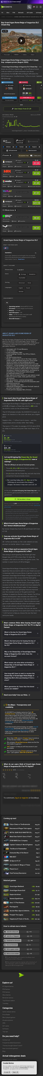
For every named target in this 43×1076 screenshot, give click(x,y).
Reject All (15, 1072)
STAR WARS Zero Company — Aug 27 (21, 841)
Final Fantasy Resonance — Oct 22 (21, 873)
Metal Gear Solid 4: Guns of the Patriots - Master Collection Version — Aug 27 (21, 837)
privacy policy (24, 1067)
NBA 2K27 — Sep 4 (21, 857)
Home (3, 17)
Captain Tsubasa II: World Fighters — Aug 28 (21, 845)
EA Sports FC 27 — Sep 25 (21, 861)
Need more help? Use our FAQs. (16, 695)
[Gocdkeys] (6, 7)
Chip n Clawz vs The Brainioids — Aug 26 (21, 825)
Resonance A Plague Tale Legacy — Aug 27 (21, 829)
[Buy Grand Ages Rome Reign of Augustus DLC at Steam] (6, 226)
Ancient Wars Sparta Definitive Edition (21, 911)
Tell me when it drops (23, 499)
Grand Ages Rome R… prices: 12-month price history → (26, 130)
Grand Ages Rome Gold (21, 891)
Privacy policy (6, 1074)
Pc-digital (9, 17)
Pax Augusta (21, 907)
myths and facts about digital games (17, 730)
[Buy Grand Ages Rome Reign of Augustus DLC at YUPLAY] (6, 191)
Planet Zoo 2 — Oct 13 (21, 869)
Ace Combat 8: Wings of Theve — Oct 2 (21, 865)
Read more (21, 259)
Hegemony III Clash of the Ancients (21, 919)
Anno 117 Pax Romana (21, 903)
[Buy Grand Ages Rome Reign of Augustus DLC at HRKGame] (6, 171)
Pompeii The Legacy (21, 915)
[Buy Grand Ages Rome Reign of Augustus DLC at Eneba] (6, 181)
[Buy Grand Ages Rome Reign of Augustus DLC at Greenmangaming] (6, 216)
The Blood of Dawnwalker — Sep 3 (21, 849)
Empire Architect (21, 895)
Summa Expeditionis (21, 899)
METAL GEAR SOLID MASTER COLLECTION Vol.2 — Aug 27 (21, 833)
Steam (35, 60)
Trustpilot (28, 740)
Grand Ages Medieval (21, 887)
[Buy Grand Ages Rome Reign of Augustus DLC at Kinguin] (6, 161)
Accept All (7, 1072)
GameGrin (8, 252)
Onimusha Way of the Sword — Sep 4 (21, 853)
